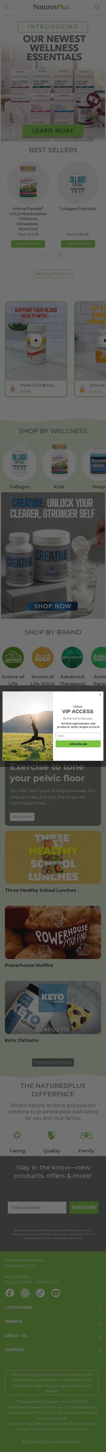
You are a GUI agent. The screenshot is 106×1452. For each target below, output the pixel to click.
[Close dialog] (100, 694)
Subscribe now (78, 743)
